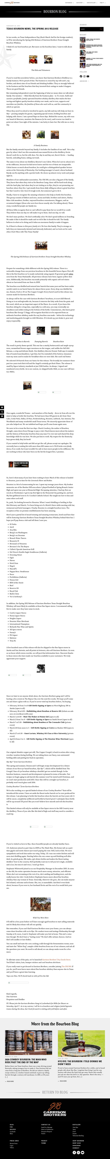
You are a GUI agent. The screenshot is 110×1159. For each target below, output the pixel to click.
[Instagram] (84, 76)
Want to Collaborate (47, 1129)
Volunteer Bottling (78, 1135)
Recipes (13, 1129)
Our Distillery (91, 2)
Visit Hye (75, 1127)
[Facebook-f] (74, 1152)
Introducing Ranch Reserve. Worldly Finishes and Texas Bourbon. (94, 46)
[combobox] (89, 29)
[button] (2, 407)
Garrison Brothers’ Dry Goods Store (56, 959)
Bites (11, 1133)
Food (74, 1131)
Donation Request (46, 1131)
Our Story (79, 2)
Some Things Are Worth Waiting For (93, 40)
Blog (12, 1124)
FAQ (11, 1127)
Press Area (14, 1141)
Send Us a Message (46, 1127)
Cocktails (12, 1131)
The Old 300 (66, 966)
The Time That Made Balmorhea (92, 53)
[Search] (101, 29)
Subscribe (77, 1145)
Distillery (77, 1124)
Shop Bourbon (78, 1141)
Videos (12, 1147)
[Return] (55, 1092)
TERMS (43, 1143)
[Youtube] (88, 76)
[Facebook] (81, 76)
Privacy (44, 1141)
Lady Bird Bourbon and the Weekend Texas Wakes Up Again (94, 65)
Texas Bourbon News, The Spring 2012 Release (32, 29)
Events (75, 1133)
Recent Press (13, 1143)
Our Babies (68, 2)
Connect (76, 1148)
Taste (74, 1129)
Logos (11, 1145)
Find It (102, 2)
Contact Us (45, 1124)
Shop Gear (77, 1143)
